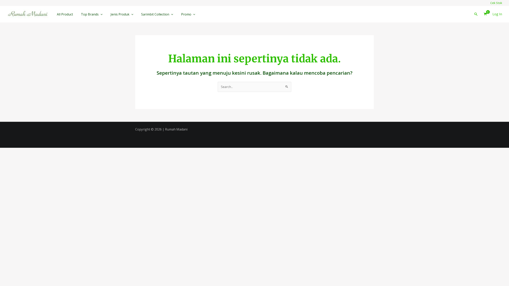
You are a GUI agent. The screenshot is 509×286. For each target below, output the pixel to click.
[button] (101, 14)
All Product (65, 14)
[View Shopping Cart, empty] (485, 14)
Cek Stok (496, 3)
